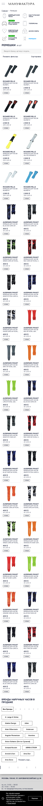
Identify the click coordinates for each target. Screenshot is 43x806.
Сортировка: (36, 57)
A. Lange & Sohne (11, 717)
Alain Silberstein (11, 729)
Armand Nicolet (11, 748)
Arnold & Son (10, 754)
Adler (27, 723)
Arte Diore (9, 760)
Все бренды (7, 709)
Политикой (11, 803)
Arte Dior (27, 754)
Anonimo (31, 735)
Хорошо (35, 798)
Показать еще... (24, 760)
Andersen (30, 729)
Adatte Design (10, 723)
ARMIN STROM (31, 748)
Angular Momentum (12, 735)
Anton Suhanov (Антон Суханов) (17, 742)
